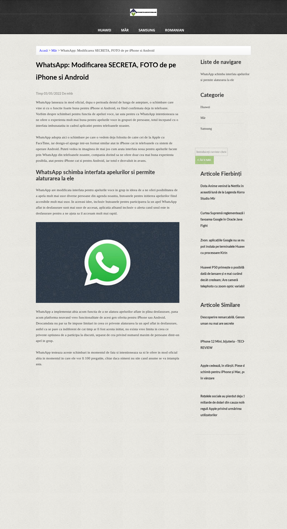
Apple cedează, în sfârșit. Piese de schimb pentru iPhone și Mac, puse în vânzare (224, 372)
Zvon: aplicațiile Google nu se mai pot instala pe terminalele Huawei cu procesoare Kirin (223, 247)
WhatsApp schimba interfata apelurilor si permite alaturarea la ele (225, 77)
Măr (125, 30)
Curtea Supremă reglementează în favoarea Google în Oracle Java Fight (223, 219)
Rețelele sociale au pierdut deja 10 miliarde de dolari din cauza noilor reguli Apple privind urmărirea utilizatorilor (223, 406)
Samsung (147, 30)
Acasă (43, 50)
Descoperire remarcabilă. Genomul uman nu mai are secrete (224, 320)
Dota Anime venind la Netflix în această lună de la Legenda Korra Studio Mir (222, 192)
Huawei (104, 30)
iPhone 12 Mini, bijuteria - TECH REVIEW (222, 345)
